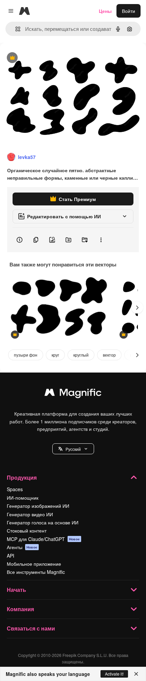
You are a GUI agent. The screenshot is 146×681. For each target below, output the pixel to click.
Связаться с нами (31, 628)
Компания (20, 609)
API (10, 555)
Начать (16, 590)
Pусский (73, 449)
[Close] (136, 674)
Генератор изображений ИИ (38, 505)
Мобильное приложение (34, 563)
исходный (45, 58)
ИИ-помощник (22, 497)
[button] (73, 448)
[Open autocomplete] (15, 29)
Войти (128, 10)
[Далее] (137, 307)
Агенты (22, 547)
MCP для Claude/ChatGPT (43, 539)
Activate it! (114, 674)
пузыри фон (25, 355)
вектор (109, 355)
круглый (81, 355)
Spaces (15, 489)
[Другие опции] (101, 240)
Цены (105, 10)
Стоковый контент (27, 530)
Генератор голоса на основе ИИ (42, 522)
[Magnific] (73, 394)
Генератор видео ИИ (30, 514)
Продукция (22, 477)
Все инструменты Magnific (36, 571)
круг (55, 355)
